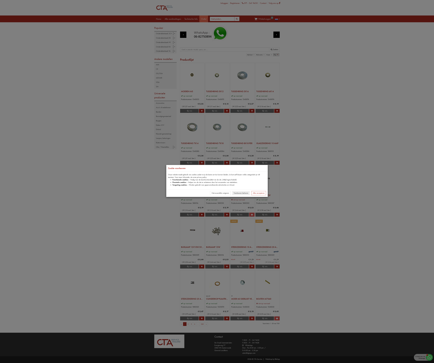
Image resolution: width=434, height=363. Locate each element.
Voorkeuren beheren (241, 193)
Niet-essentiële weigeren (220, 193)
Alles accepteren (259, 193)
